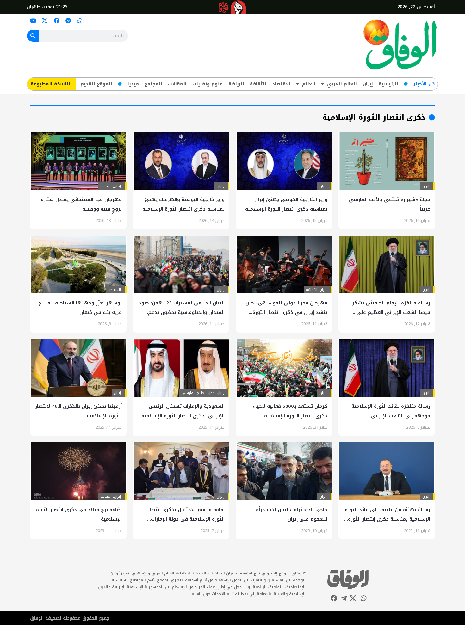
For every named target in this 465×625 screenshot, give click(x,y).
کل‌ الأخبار (424, 84)
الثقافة (258, 84)
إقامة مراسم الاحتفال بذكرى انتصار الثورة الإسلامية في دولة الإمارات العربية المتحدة (186, 519)
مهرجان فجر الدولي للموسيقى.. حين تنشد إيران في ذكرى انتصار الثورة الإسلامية (286, 312)
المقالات (177, 84)
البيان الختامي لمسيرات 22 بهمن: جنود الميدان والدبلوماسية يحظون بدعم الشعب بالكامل (182, 312)
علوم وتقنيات (207, 84)
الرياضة (236, 84)
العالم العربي (342, 84)
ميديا (133, 84)
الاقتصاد (281, 84)
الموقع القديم (96, 84)
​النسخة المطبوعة (50, 84)
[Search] (33, 36)
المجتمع (153, 84)
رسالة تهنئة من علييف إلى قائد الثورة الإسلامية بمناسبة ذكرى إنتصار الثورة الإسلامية (387, 519)
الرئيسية (388, 84)
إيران (368, 84)
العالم (308, 84)
